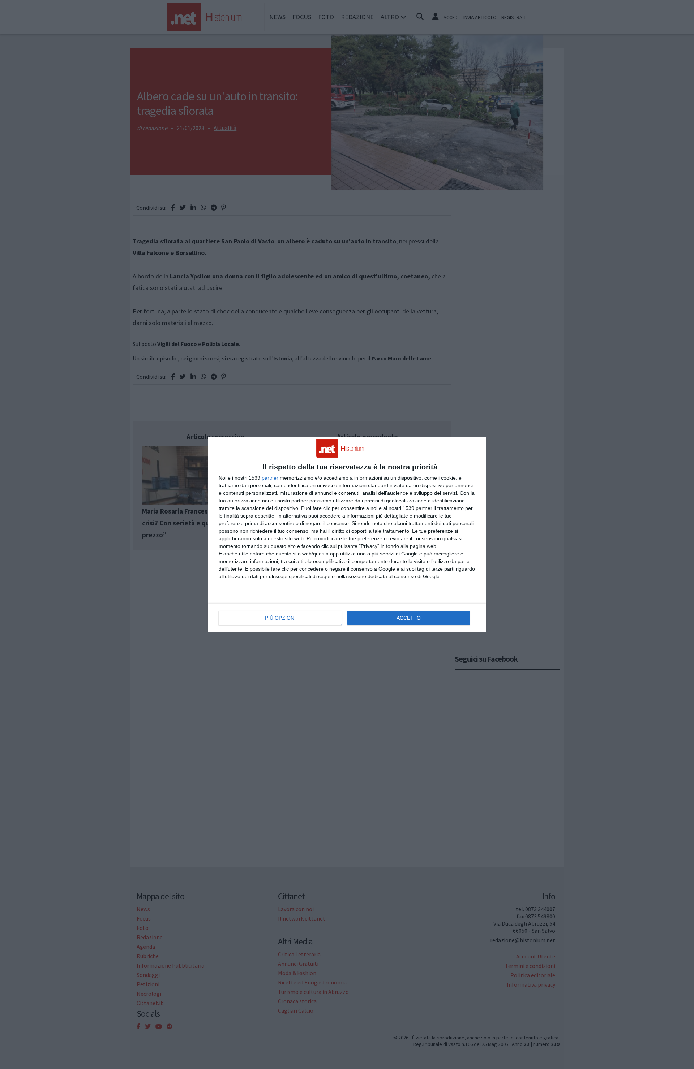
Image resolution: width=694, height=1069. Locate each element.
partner (270, 477)
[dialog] (347, 534)
